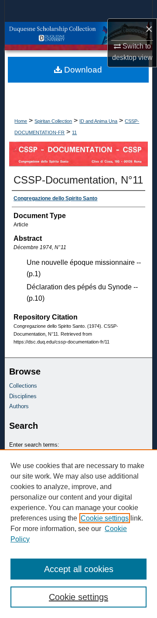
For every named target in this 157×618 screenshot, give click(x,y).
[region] (78, 533)
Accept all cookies (78, 569)
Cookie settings (105, 518)
